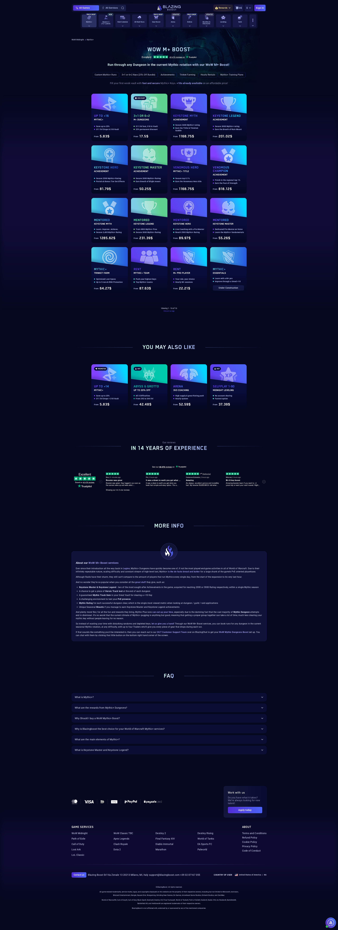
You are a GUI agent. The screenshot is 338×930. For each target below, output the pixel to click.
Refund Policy (249, 837)
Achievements (168, 74)
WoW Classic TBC (123, 833)
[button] (84, 386)
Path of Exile (78, 839)
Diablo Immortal (164, 844)
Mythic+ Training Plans (231, 74)
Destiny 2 (161, 833)
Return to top (169, 311)
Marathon (161, 849)
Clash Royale (121, 844)
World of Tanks (206, 839)
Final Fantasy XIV (165, 839)
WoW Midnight (78, 40)
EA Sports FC (205, 844)
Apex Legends (121, 839)
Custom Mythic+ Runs (105, 74)
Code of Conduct (251, 851)
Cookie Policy (249, 842)
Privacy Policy (250, 846)
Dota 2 (117, 849)
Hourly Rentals (208, 74)
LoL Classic (78, 855)
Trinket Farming (187, 74)
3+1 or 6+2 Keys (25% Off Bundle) (138, 74)
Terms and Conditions (254, 833)
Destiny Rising (205, 833)
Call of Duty (78, 844)
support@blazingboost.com (164, 875)
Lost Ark (76, 849)
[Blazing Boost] (169, 8)
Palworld (202, 849)
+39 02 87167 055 (190, 875)
